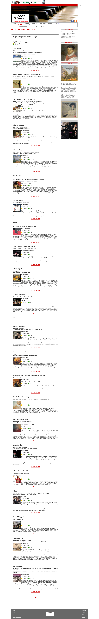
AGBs (14, 612)
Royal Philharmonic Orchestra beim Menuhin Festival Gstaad (68, 37)
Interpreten (43, 23)
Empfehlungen (31, 26)
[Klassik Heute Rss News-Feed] (75, 21)
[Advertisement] (28, 321)
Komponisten (34, 23)
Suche (56, 23)
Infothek (50, 23)
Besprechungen (23, 26)
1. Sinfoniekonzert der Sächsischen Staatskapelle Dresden (68, 34)
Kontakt (83, 612)
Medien (20, 24)
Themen (38, 26)
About (14, 610)
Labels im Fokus (51, 26)
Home (14, 23)
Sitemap (83, 617)
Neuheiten (43, 26)
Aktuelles (26, 23)
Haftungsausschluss (17, 617)
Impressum (84, 610)
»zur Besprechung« (35, 70)
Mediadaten (84, 614)
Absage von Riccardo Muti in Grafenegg (68, 31)
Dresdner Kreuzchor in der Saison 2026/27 (67, 40)
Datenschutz (15, 614)
